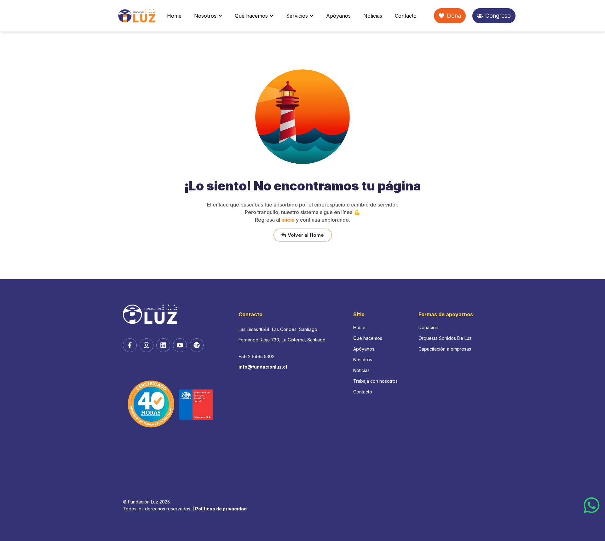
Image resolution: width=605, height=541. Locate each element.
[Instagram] (146, 345)
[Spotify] (197, 345)
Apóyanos (338, 16)
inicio (288, 220)
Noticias (372, 16)
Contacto (406, 16)
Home (174, 16)
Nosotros (205, 16)
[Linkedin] (163, 345)
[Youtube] (180, 345)
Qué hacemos (251, 16)
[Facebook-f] (130, 345)
